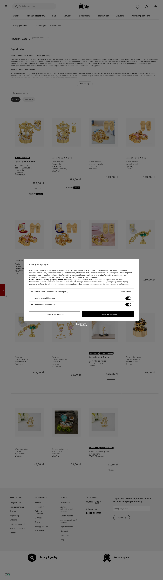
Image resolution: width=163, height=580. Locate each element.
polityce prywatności (95, 275)
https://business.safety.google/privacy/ (46, 279)
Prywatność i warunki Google (86, 277)
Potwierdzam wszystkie (108, 314)
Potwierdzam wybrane (55, 314)
